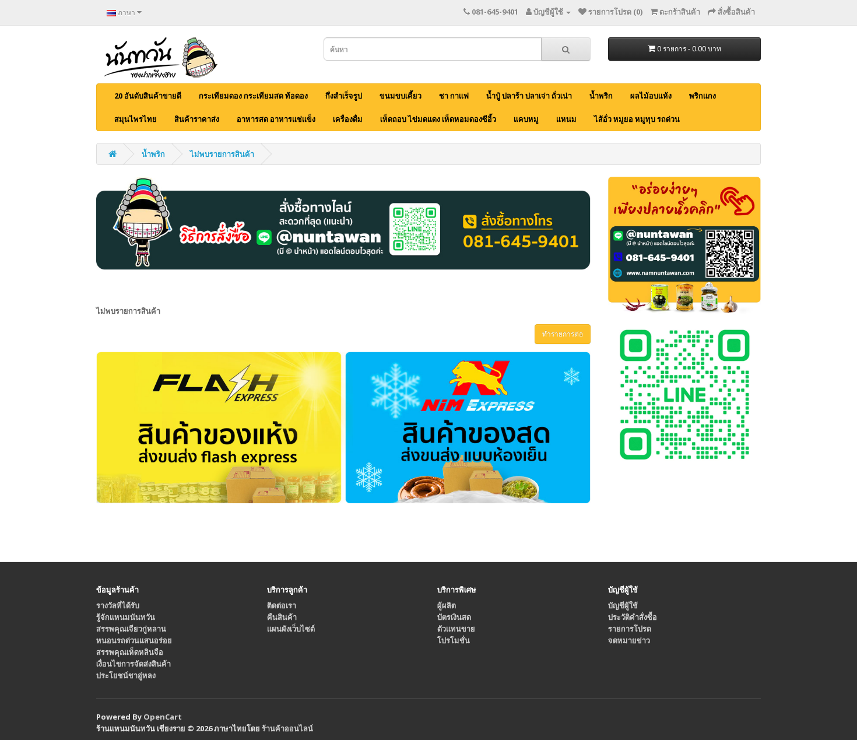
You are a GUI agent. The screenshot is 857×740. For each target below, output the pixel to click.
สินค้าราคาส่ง (196, 119)
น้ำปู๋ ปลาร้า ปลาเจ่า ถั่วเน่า (529, 95)
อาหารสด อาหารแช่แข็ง (276, 119)
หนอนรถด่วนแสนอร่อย (134, 640)
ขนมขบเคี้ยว (401, 95)
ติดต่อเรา (281, 605)
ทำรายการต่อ (562, 334)
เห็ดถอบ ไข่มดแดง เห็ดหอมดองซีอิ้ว (438, 119)
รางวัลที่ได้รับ (117, 605)
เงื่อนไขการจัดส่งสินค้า (133, 663)
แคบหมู (526, 119)
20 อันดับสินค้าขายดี (147, 95)
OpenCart (162, 716)
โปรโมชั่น (453, 640)
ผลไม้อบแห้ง (651, 95)
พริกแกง (702, 95)
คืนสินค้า (282, 617)
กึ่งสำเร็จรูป (343, 95)
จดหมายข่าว (629, 640)
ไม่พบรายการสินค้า (222, 154)
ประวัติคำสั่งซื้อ (632, 617)
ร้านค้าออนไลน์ (287, 728)
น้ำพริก (601, 95)
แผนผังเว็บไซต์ (291, 628)
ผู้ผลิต (446, 605)
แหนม (566, 119)
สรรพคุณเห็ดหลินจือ (129, 652)
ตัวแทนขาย (456, 628)
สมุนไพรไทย (135, 119)
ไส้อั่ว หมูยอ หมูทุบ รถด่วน (637, 119)
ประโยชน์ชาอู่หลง (126, 675)
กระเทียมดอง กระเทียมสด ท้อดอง (253, 95)
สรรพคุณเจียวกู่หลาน (131, 628)
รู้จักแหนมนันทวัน (125, 617)
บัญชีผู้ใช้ (623, 605)
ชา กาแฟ (454, 95)
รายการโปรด (629, 628)
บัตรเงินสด (454, 617)
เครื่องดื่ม (348, 119)
